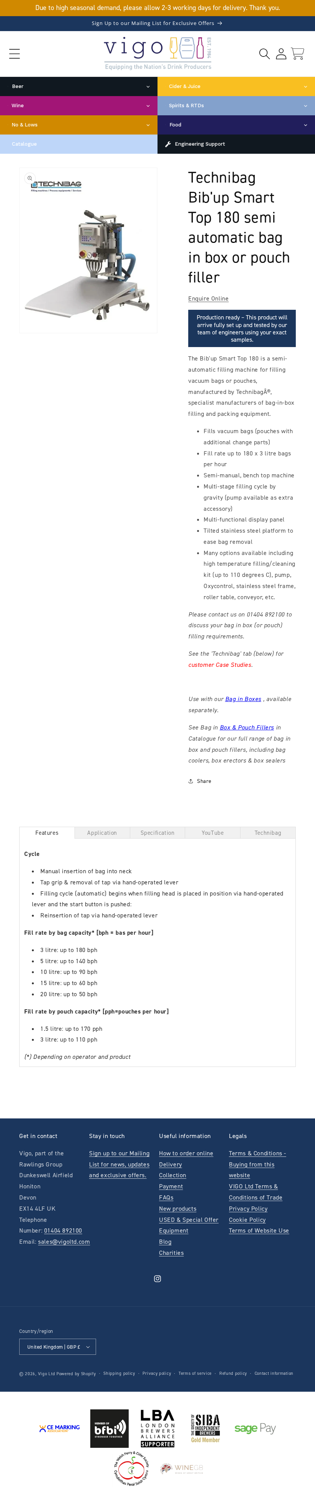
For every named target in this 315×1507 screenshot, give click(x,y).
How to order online (186, 1153)
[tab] (47, 833)
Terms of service (195, 1373)
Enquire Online (208, 298)
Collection (172, 1175)
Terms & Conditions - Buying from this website (257, 1164)
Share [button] (204, 781)
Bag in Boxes (243, 699)
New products (177, 1209)
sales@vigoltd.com (64, 1242)
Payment (171, 1186)
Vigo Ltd (46, 1374)
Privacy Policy (248, 1209)
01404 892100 (63, 1230)
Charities (171, 1253)
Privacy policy (157, 1373)
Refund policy (233, 1373)
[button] (14, 53)
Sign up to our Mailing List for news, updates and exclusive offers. (119, 1164)
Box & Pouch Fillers (247, 727)
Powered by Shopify (76, 1374)
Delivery (170, 1164)
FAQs (166, 1197)
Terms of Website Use (259, 1230)
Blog (165, 1242)
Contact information (274, 1373)
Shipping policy (119, 1373)
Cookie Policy (247, 1220)
